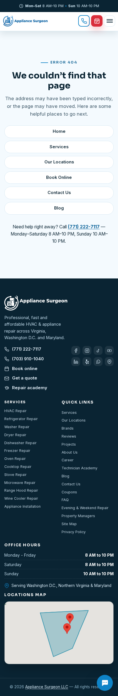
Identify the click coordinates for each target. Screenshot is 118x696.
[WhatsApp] (98, 361)
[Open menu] (109, 21)
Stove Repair (15, 474)
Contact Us (59, 192)
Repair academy (29, 387)
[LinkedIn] (75, 361)
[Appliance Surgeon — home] (25, 20)
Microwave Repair (20, 483)
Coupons (69, 492)
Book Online (59, 177)
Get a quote (24, 378)
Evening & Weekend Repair (85, 508)
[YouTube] (109, 350)
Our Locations (59, 162)
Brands (68, 428)
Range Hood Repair (21, 490)
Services (59, 146)
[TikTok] (98, 350)
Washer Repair (17, 427)
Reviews (69, 436)
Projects (69, 444)
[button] (67, 628)
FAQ (65, 500)
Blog (59, 208)
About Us (70, 452)
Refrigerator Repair (21, 419)
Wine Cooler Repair (21, 498)
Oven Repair (15, 458)
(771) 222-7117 (26, 349)
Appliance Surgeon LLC (46, 687)
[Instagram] (86, 350)
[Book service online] (97, 21)
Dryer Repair (15, 435)
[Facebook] (75, 350)
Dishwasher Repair (20, 443)
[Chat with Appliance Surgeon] (105, 683)
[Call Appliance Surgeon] (84, 21)
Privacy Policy (74, 532)
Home (59, 131)
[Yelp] (86, 361)
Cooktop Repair (18, 466)
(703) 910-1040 (28, 358)
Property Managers (78, 516)
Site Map (69, 524)
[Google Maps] (109, 361)
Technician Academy (79, 468)
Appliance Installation (22, 506)
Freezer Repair (17, 450)
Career (68, 460)
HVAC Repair (15, 411)
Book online (25, 368)
